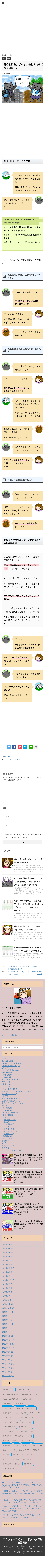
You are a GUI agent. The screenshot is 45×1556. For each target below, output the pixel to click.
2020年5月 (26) (8, 1368)
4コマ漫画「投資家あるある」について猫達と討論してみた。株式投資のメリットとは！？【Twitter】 (28, 881)
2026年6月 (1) (7, 1244)
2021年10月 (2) (8, 1308)
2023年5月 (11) (8, 1268)
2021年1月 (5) (7, 1336)
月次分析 (7, 1445)
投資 (5, 756)
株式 (9, 756)
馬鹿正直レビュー (10, 1468)
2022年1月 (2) (7, 1296)
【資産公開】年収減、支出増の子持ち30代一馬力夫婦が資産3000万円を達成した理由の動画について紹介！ (22, 1493)
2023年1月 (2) (7, 1276)
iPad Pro (7, 1403)
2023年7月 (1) (7, 1260)
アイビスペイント (10, 1417)
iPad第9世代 (20, 1403)
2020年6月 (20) (8, 1364)
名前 (5, 808)
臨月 (29, 1454)
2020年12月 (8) (8, 1340)
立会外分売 (24, 1450)
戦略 (6, 1440)
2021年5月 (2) (7, 1328)
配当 (17, 1464)
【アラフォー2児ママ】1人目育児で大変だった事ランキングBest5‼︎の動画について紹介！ (28, 1223)
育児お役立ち (18, 1454)
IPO (31, 1403)
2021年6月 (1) (7, 1324)
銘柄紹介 (28, 1464)
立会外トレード (9, 1450)
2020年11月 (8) (8, 1344)
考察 (18, 760)
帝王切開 (7, 1436)
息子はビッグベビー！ (23, 1436)
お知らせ (7, 1413)
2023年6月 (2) (8, 1264)
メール (6, 817)
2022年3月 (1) (7, 1288)
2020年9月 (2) (8, 1352)
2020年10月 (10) (8, 1348)
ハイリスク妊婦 (9, 1427)
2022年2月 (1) (7, 1292)
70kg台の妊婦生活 (10, 1394)
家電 (33, 1431)
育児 (6, 1454)
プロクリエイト (25, 1427)
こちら (40, 1029)
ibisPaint (27, 1399)
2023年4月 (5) (8, 1272)
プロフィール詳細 (9, 1035)
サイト (5, 826)
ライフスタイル (9, 760)
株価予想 (37, 1445)
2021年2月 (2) (7, 1332)
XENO (19, 1408)
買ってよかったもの (11, 1459)
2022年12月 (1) (8, 1280)
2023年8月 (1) (7, 1256)
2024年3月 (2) (8, 1252)
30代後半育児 (23, 1390)
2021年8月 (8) (7, 1316)
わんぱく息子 (20, 1413)
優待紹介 (23, 1431)
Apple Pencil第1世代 (30, 1394)
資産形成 (27, 1459)
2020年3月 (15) (8, 1376)
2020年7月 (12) (8, 1360)
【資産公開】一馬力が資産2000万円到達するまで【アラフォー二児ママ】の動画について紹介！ (28, 1191)
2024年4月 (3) (8, 1248)
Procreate (8, 1408)
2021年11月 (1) (7, 1304)
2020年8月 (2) (8, 1356)
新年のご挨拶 (27, 1440)
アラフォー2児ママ (10, 1422)
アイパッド (35, 1413)
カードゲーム (26, 1422)
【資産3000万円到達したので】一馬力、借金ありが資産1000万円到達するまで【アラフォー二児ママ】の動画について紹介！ (22, 1508)
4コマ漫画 (8, 1390)
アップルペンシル (28, 1417)
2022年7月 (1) (7, 1284)
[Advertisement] (22, 29)
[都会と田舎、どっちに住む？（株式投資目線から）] (25, 747)
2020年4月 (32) (8, 1372)
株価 (26, 1445)
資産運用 (7, 1464)
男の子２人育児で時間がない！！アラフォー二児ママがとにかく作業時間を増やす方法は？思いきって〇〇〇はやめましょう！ (22, 1484)
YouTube (30, 1408)
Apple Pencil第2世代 (11, 1399)
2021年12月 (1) (8, 1300)
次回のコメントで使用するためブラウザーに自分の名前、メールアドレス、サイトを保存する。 (22, 836)
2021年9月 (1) (7, 1312)
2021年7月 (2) (7, 1320)
